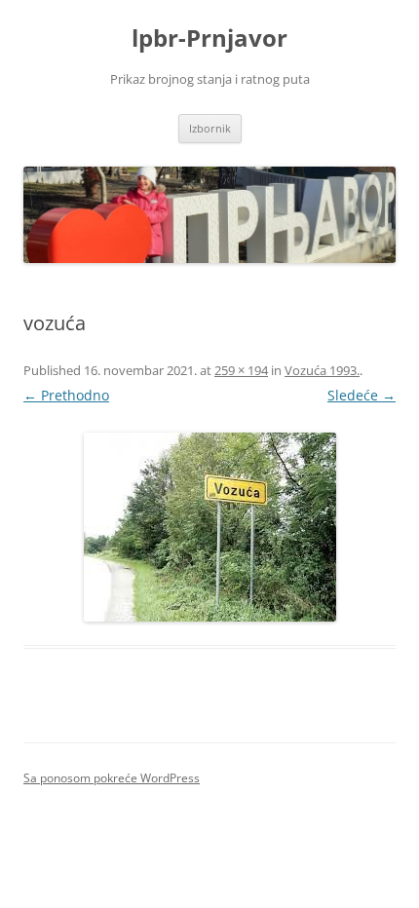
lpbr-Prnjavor (209, 38)
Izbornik (210, 128)
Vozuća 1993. (322, 370)
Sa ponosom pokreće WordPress (111, 778)
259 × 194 (241, 370)
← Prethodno (66, 395)
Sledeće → (361, 395)
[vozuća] (209, 527)
